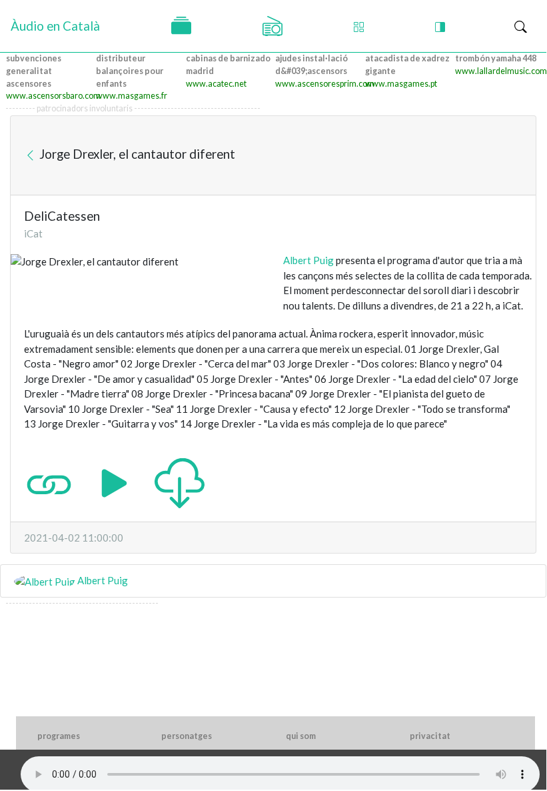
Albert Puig (308, 260)
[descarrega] (180, 482)
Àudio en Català (55, 25)
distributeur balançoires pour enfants (129, 71)
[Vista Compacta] (358, 26)
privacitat (430, 736)
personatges (186, 736)
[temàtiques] (181, 26)
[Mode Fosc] (440, 26)
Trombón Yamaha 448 (495, 58)
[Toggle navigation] (521, 26)
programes (58, 736)
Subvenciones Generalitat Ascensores (33, 71)
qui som (301, 736)
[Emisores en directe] (272, 26)
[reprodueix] (114, 482)
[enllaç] (49, 482)
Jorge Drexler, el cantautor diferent (136, 153)
